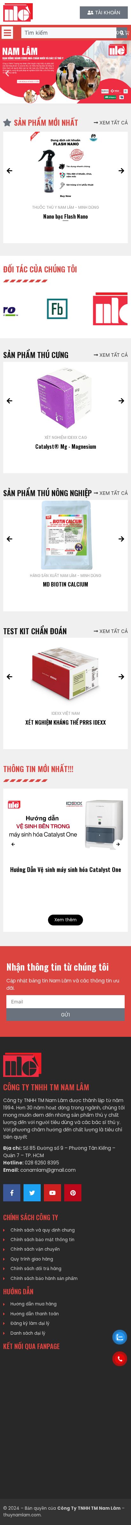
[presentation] (9, 171)
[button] (7, 32)
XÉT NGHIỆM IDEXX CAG (66, 437)
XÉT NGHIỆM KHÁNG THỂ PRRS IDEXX (65, 722)
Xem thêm (65, 920)
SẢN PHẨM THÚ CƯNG (35, 354)
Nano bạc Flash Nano (65, 216)
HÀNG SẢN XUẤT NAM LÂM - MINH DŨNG (65, 575)
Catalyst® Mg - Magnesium (65, 446)
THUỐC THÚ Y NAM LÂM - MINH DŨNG (65, 207)
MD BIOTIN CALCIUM (65, 584)
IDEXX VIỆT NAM (66, 713)
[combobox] (68, 32)
